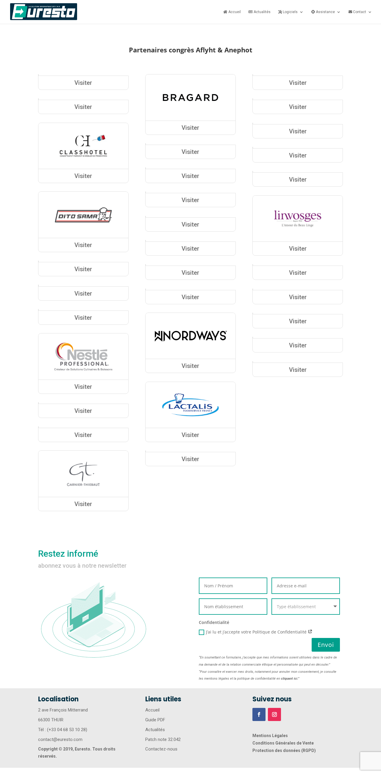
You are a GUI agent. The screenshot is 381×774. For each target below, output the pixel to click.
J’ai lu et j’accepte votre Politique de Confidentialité (257, 632)
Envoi (326, 645)
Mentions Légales (270, 735)
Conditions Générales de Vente (283, 743)
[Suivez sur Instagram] (274, 714)
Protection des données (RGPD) (284, 750)
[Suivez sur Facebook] (259, 714)
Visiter (83, 82)
